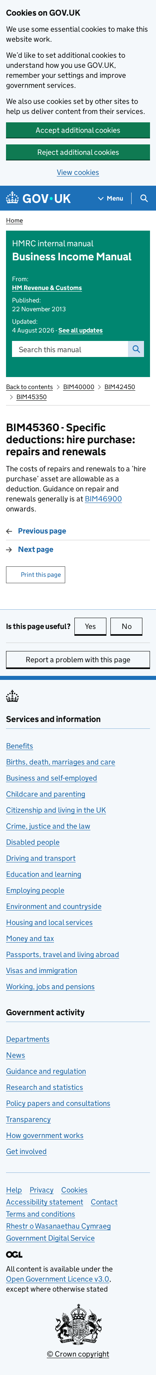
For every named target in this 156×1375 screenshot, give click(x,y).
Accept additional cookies (78, 130)
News (15, 1055)
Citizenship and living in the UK (56, 810)
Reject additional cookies (78, 152)
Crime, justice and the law (48, 826)
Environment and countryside (54, 906)
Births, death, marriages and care (60, 762)
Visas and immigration (41, 970)
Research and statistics (44, 1087)
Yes (95, 626)
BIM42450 (119, 387)
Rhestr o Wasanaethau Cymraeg (58, 1226)
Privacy (42, 1190)
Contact (104, 1202)
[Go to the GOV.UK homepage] (38, 198)
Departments (28, 1039)
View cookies (78, 172)
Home (14, 220)
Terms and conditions (40, 1214)
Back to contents (29, 387)
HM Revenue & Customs (47, 288)
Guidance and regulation (46, 1071)
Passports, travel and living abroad (62, 954)
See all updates (80, 330)
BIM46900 (103, 498)
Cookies (74, 1190)
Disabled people (33, 842)
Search (136, 349)
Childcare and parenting (45, 794)
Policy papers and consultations (58, 1103)
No (132, 626)
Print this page (41, 574)
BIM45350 (31, 397)
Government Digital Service (50, 1238)
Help (14, 1190)
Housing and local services (49, 922)
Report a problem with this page (78, 659)
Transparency (28, 1119)
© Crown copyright (78, 1354)
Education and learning (43, 874)
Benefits (19, 745)
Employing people (35, 890)
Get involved (26, 1151)
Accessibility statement (44, 1202)
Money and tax (30, 938)
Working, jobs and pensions (50, 986)
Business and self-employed (51, 778)
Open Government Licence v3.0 (57, 1279)
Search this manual (50, 349)
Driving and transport (41, 858)
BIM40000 (78, 387)
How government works (45, 1135)
